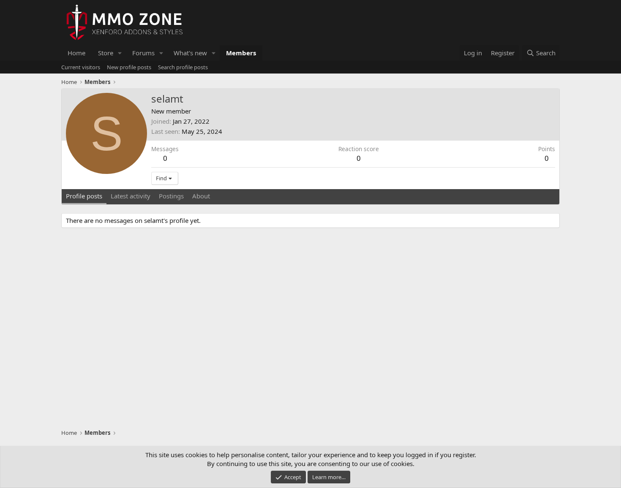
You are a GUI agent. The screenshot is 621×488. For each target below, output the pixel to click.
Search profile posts (183, 67)
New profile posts (129, 67)
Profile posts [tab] (84, 196)
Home (76, 53)
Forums (143, 53)
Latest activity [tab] (130, 196)
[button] (120, 53)
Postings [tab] (171, 196)
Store (105, 53)
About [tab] (201, 196)
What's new (190, 53)
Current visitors (80, 67)
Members (241, 53)
